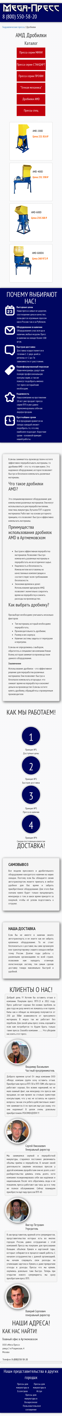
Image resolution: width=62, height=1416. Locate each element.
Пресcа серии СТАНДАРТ (31, 64)
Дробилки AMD (31, 99)
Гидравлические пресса (13, 27)
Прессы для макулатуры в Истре (39, 1387)
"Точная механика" (31, 87)
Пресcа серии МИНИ (31, 52)
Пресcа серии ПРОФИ (31, 76)
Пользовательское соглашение (31, 1407)
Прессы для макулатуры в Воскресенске (30, 1398)
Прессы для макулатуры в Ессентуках (22, 1387)
